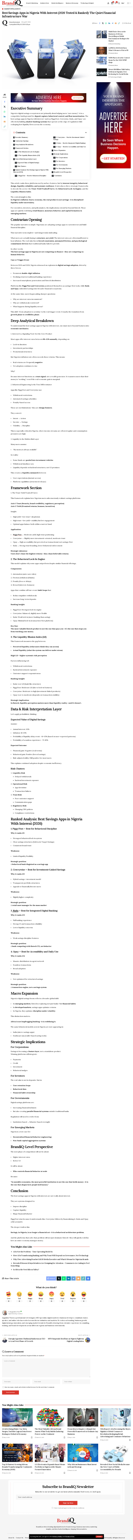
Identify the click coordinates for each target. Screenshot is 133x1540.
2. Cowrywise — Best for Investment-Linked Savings (68, 138)
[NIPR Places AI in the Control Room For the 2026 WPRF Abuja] (102, 60)
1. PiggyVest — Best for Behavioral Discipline (32, 176)
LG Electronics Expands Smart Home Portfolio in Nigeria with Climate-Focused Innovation (50, 1467)
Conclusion (58, 176)
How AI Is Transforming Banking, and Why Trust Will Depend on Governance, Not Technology (50, 1255)
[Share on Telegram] (112, 23)
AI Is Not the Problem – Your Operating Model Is (33, 1252)
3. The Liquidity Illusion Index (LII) (29, 155)
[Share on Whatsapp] (106, 23)
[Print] (88, 1278)
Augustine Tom (15, 1312)
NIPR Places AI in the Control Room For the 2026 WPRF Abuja (119, 60)
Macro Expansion (59, 150)
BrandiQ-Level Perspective (62, 172)
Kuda (15, 910)
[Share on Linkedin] (109, 23)
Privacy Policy (57, 1536)
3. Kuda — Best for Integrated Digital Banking (71, 143)
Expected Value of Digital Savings (28, 163)
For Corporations (62, 157)
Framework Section (21, 148)
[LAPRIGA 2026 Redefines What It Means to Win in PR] (102, 51)
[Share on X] (102, 23)
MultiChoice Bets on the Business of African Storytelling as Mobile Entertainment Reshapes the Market (118, 36)
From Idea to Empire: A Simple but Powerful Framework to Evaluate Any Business (83, 1431)
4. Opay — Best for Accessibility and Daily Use (71, 147)
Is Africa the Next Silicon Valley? (26, 1269)
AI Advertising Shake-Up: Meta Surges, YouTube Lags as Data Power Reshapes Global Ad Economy (17, 1431)
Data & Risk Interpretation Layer (26, 159)
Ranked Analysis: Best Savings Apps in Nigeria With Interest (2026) (31, 171)
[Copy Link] (119, 23)
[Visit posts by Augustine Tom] (4, 1312)
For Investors (60, 161)
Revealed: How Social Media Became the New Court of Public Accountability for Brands (115, 1467)
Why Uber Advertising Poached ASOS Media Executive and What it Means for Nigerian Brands (50, 1259)
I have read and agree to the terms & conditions (69, 1508)
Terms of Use (69, 1536)
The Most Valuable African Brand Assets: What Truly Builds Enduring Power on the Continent (49, 1431)
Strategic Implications (61, 154)
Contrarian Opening (21, 141)
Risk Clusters (21, 166)
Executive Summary (21, 137)
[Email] (115, 23)
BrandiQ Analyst (14, 22)
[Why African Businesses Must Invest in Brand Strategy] (83, 1453)
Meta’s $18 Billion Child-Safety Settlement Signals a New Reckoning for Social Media (119, 72)
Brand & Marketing (115, 44)
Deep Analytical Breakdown (24, 144)
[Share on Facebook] (99, 23)
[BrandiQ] (12, 3)
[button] (99, 1537)
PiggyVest (17, 535)
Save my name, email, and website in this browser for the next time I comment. (30, 1387)
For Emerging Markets (63, 168)
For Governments (62, 165)
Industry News (114, 53)
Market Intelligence (12, 9)
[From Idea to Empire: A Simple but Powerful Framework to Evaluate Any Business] (83, 1417)
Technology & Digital (115, 77)
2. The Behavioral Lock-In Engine (28, 152)
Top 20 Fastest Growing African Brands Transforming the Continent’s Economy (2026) (17, 1467)
